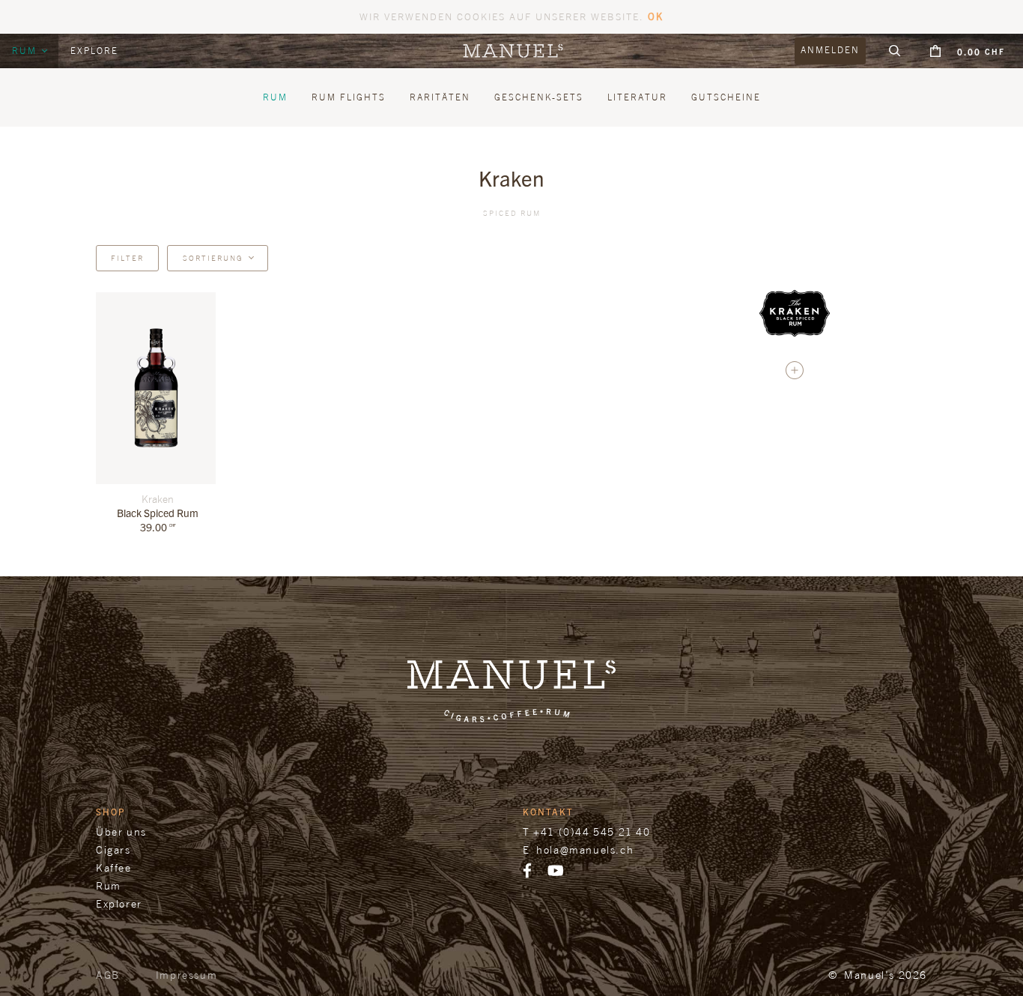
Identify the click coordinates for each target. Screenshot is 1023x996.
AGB (108, 974)
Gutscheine (726, 97)
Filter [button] (127, 257)
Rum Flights (349, 97)
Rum (26, 50)
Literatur (637, 97)
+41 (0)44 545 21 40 (591, 831)
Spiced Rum (512, 212)
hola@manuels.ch (585, 849)
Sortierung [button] (213, 257)
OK (656, 16)
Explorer (119, 903)
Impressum (186, 974)
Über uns (121, 831)
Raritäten (440, 97)
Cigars (113, 849)
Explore (94, 50)
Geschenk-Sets (538, 97)
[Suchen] (895, 51)
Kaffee (114, 867)
